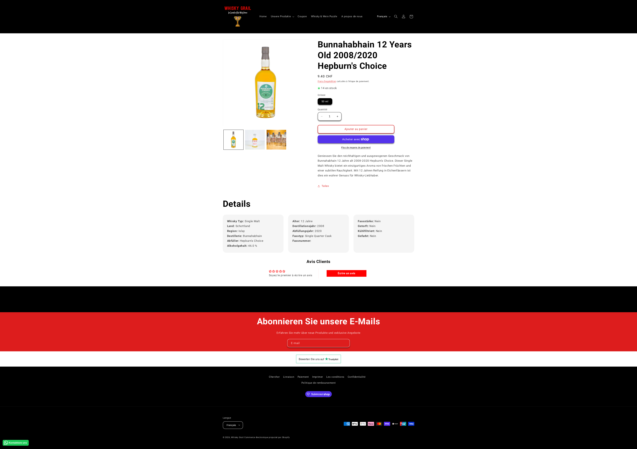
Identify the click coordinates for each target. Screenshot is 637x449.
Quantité (322, 109)
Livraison (288, 376)
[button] (282, 16)
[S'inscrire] (346, 343)
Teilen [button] (325, 186)
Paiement (303, 376)
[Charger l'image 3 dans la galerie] (276, 140)
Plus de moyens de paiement (356, 147)
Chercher (274, 376)
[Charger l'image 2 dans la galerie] (255, 140)
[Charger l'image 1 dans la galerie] (233, 140)
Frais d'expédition (327, 81)
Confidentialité (356, 376)
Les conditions (335, 376)
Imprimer (317, 376)
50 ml (324, 101)
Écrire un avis (346, 273)
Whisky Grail (237, 437)
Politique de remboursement (318, 382)
